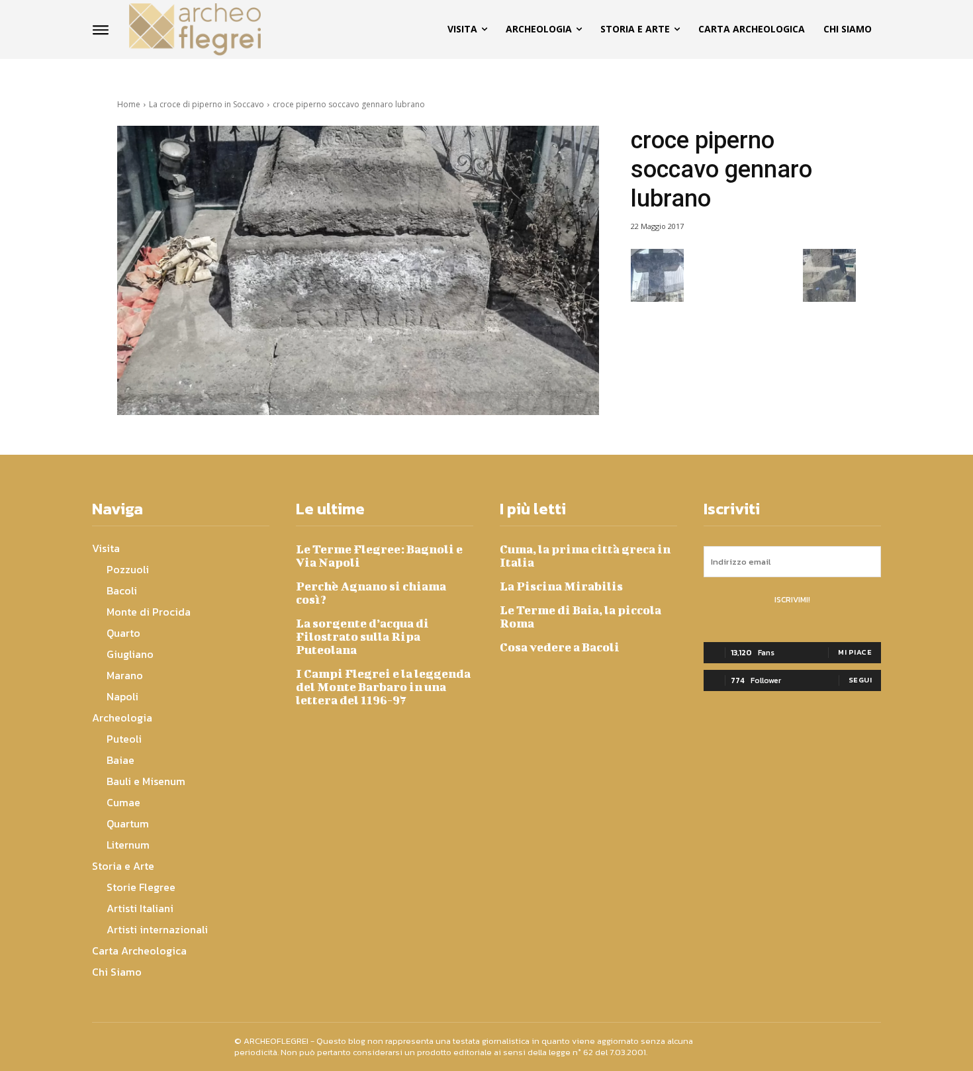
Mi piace (855, 652)
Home (128, 104)
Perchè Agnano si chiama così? (371, 592)
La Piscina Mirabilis (561, 586)
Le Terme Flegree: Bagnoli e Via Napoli (379, 555)
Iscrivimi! (792, 600)
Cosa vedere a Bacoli (560, 647)
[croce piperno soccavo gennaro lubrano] (358, 270)
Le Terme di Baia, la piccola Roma (580, 616)
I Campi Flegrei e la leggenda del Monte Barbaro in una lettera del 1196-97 (383, 687)
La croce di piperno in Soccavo (206, 104)
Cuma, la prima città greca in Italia (585, 555)
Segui (860, 680)
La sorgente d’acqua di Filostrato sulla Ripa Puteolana (362, 636)
